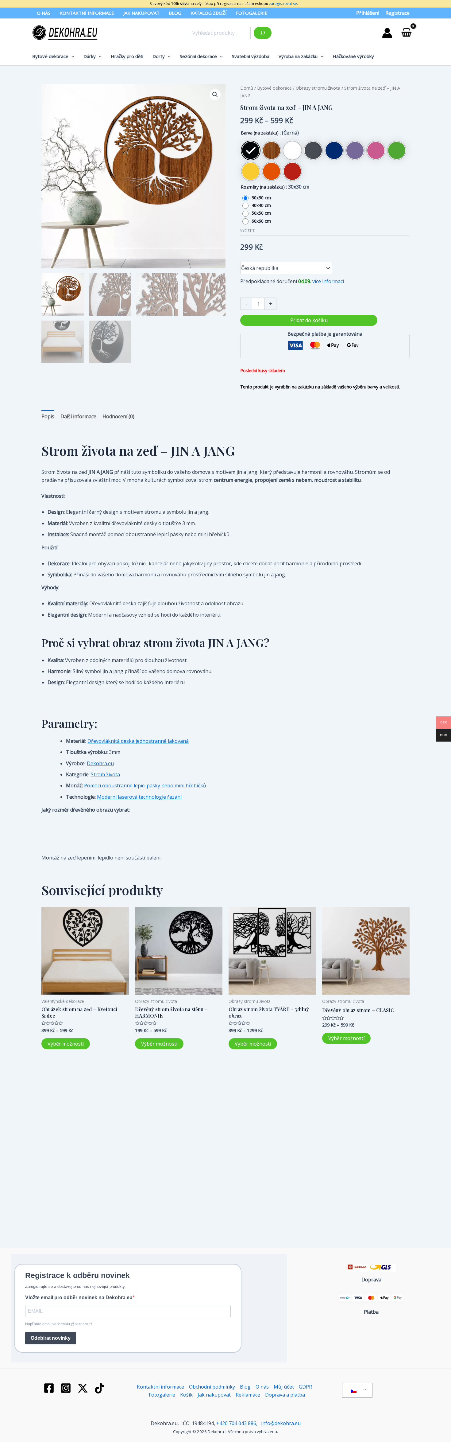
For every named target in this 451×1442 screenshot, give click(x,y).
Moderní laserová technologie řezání (139, 796)
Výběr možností (66, 1043)
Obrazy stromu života (318, 88)
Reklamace (248, 1394)
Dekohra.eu (100, 763)
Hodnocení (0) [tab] (118, 416)
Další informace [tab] (78, 416)
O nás (43, 13)
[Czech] (356, 1390)
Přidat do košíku (309, 320)
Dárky (89, 56)
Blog (175, 13)
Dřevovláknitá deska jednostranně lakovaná (138, 741)
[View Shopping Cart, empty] (406, 33)
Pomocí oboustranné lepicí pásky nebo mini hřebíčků (145, 785)
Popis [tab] (47, 416)
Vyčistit (247, 230)
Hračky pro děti (127, 56)
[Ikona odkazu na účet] (387, 33)
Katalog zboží (209, 13)
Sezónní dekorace (198, 56)
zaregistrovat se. (283, 3)
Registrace (397, 13)
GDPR (305, 1386)
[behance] (83, 1388)
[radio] (250, 150)
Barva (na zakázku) (260, 133)
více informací (328, 281)
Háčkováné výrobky (353, 56)
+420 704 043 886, (236, 1423)
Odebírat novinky (51, 1338)
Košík (186, 1394)
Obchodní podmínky (212, 1386)
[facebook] (50, 1388)
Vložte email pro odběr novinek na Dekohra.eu (79, 1297)
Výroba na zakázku (298, 56)
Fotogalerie (252, 13)
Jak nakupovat (141, 13)
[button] (215, 94)
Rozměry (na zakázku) (263, 187)
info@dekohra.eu (281, 1423)
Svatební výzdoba (250, 56)
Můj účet (284, 1386)
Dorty (158, 56)
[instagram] (67, 1388)
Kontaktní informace (87, 13)
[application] (71, 56)
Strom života (105, 774)
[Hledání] (263, 33)
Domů (246, 88)
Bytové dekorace (50, 56)
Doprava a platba (285, 1394)
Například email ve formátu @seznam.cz (58, 1324)
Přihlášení (367, 13)
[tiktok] (100, 1388)
